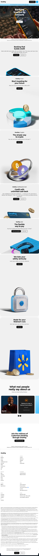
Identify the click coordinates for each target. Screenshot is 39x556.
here (29, 520)
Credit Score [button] (3, 466)
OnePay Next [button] (22, 463)
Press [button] (2, 477)
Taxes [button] (2, 467)
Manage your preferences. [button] (15, 550)
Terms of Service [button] (23, 484)
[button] (19, 441)
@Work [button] (2, 484)
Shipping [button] (21, 460)
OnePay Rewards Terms (18, 532)
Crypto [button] (2, 460)
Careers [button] (21, 457)
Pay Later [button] (2, 463)
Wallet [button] (2, 464)
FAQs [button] (20, 461)
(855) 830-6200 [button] (22, 494)
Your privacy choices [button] (23, 487)
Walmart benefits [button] (23, 474)
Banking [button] (2, 457)
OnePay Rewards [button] (23, 473)
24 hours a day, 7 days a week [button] (25, 495)
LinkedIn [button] (2, 497)
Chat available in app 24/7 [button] (24, 497)
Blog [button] (1, 473)
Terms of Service (26, 549)
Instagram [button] (2, 495)
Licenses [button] (21, 488)
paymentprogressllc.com (20, 543)
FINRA (4, 515)
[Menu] (37, 2)
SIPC (5, 515)
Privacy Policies (9, 550)
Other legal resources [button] (23, 490)
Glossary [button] (2, 474)
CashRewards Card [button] (4, 461)
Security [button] (2, 480)
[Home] (3, 2)
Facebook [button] (2, 494)
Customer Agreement (5, 519)
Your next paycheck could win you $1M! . (19, 4)
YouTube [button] (2, 500)
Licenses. (26, 528)
